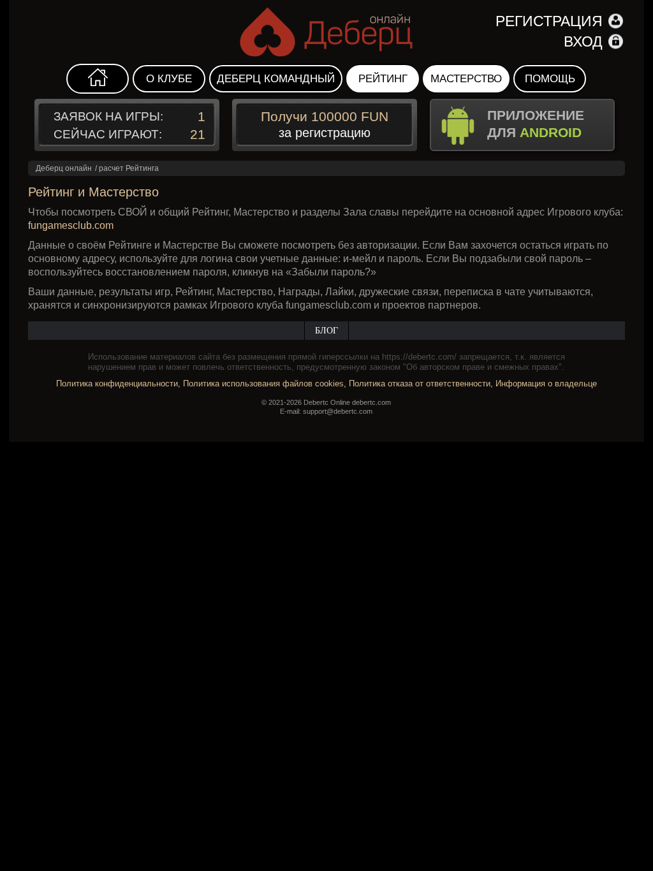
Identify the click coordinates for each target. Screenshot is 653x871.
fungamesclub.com (71, 225)
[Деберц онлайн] (326, 31)
